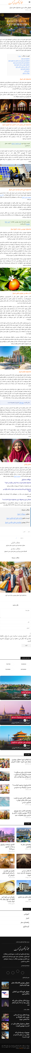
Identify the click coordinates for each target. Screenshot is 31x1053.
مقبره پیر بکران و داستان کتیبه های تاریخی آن (8, 873)
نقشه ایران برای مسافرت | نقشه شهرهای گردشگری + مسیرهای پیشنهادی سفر (22, 774)
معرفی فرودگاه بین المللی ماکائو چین (20, 993)
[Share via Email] (7, 538)
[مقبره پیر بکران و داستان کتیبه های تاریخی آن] (7, 861)
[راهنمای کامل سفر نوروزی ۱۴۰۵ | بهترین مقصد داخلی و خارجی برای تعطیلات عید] (5, 814)
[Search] (1, 2)
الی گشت (21, 1048)
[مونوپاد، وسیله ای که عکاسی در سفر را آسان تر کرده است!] (5, 1035)
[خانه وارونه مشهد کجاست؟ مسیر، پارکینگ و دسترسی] (5, 789)
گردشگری (26, 926)
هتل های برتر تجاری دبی (24, 898)
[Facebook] (22, 973)
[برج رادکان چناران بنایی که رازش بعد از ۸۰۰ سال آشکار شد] (5, 1003)
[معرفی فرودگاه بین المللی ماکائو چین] (5, 994)
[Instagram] (13, 973)
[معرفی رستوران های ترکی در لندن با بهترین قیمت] (5, 1026)
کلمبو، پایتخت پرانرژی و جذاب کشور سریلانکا (7, 846)
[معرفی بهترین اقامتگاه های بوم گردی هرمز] (5, 985)
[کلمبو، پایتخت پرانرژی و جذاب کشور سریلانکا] (7, 835)
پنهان (20, 56)
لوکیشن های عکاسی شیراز (13, 522)
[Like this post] (15, 538)
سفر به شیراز (17, 476)
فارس (24, 531)
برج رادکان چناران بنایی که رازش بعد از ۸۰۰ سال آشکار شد (20, 1002)
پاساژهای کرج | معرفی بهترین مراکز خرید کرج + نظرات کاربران (21, 760)
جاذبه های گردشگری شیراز (14, 518)
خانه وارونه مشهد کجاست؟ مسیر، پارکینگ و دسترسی (21, 786)
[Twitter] (17, 973)
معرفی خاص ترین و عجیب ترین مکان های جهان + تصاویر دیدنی (22, 800)
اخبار (27, 918)
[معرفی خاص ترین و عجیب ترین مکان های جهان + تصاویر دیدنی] (5, 801)
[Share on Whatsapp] (10, 538)
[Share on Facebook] (14, 538)
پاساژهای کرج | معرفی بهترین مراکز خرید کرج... (15, 595)
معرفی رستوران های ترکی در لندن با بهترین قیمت (20, 1025)
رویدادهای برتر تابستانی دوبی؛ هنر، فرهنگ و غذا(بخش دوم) (21, 1017)
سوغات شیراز (21, 514)
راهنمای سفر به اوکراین (26, 845)
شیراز (29, 531)
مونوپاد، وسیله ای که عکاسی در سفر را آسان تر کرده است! (21, 1034)
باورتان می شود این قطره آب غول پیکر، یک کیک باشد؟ (7, 899)
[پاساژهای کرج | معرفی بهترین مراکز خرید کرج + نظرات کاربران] (15, 577)
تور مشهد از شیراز (16, 143)
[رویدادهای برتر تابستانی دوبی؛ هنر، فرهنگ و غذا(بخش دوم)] (5, 1017)
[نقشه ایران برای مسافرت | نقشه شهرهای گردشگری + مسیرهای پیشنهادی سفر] (5, 776)
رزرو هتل (21, 403)
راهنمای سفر (25, 922)
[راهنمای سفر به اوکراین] (23, 835)
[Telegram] (8, 973)
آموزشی (26, 914)
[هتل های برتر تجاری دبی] (23, 887)
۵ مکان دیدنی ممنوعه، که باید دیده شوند (24, 873)
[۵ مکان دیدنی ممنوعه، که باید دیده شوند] (23, 861)
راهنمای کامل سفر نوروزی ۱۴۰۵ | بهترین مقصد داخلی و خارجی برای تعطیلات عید (21, 813)
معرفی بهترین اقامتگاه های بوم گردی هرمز (20, 984)
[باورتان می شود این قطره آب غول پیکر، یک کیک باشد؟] (7, 887)
